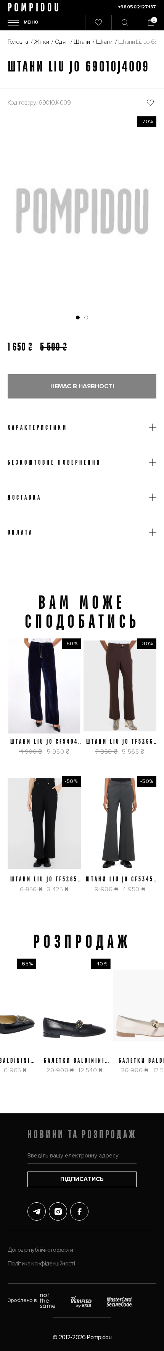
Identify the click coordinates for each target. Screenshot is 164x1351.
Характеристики (38, 427)
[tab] (78, 317)
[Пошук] (124, 22)
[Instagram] (58, 1211)
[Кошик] (151, 22)
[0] (98, 22)
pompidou (34, 7)
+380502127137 (137, 7)
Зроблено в (22, 1300)
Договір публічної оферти (40, 1250)
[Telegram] (36, 1211)
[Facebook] (79, 1211)
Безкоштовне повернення (54, 462)
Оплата (20, 532)
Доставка (25, 497)
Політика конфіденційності (41, 1263)
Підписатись (82, 1179)
